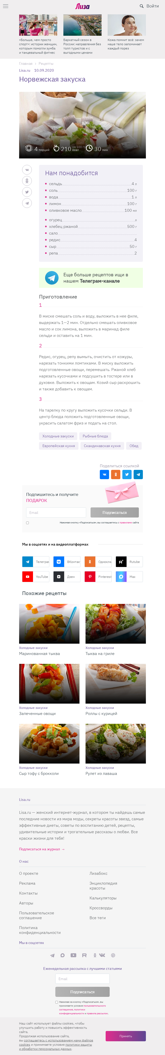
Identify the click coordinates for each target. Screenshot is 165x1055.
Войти (152, 6)
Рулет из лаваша (101, 773)
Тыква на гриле (100, 653)
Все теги (98, 917)
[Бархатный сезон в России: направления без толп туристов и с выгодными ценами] (38, 25)
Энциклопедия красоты (103, 885)
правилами (126, 522)
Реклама (27, 883)
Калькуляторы (103, 898)
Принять (126, 1036)
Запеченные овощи (37, 713)
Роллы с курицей (101, 713)
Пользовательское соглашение (36, 915)
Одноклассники (105, 562)
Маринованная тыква (39, 653)
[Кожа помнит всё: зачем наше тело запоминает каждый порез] (82, 25)
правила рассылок (97, 1013)
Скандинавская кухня (102, 445)
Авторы (26, 903)
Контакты (28, 893)
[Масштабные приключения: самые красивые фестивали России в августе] (127, 25)
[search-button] (141, 6)
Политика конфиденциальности (40, 930)
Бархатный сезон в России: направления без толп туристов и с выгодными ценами (38, 46)
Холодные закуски (58, 436)
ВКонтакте (73, 562)
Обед (134, 445)
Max (132, 577)
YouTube (42, 577)
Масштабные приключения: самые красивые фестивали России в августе (123, 46)
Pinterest (104, 577)
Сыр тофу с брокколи (39, 773)
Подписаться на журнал (39, 849)
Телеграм (42, 562)
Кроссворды (101, 907)
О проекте (28, 873)
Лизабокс (98, 873)
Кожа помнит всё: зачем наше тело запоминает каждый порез (81, 44)
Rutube (135, 562)
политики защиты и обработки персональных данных (55, 1046)
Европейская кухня (58, 445)
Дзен (71, 577)
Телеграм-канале (100, 281)
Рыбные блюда (95, 436)
